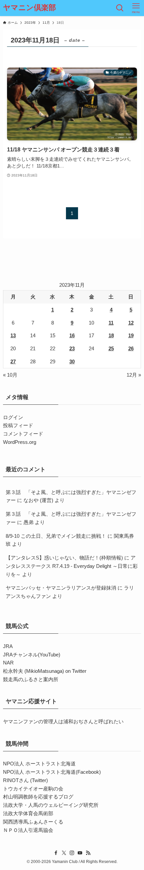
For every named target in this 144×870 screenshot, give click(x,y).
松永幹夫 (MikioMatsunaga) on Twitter (44, 671)
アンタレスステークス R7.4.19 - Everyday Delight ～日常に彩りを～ (72, 566)
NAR (8, 662)
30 (72, 361)
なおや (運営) (38, 500)
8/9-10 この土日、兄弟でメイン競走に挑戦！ (56, 536)
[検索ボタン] (120, 8)
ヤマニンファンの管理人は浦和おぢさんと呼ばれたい (63, 721)
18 (111, 335)
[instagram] (72, 853)
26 (131, 348)
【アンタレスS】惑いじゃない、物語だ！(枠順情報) (64, 558)
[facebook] (56, 853)
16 (72, 335)
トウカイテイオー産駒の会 (33, 788)
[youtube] (80, 853)
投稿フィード (18, 425)
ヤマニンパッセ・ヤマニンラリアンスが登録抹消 (61, 588)
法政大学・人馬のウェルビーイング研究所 (50, 805)
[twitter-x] (64, 853)
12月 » (134, 375)
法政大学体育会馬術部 (28, 813)
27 (13, 361)
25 (111, 348)
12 (131, 323)
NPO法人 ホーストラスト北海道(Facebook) (52, 772)
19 (131, 335)
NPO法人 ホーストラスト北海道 (39, 763)
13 (13, 335)
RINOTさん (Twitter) (25, 780)
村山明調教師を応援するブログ (38, 796)
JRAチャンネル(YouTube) (31, 654)
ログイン (13, 417)
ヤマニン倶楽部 (29, 8)
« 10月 (10, 375)
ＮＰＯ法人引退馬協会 (28, 830)
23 (72, 348)
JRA (8, 646)
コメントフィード (23, 434)
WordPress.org (19, 442)
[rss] (88, 853)
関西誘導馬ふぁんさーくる (33, 822)
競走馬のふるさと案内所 (30, 679)
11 (111, 323)
